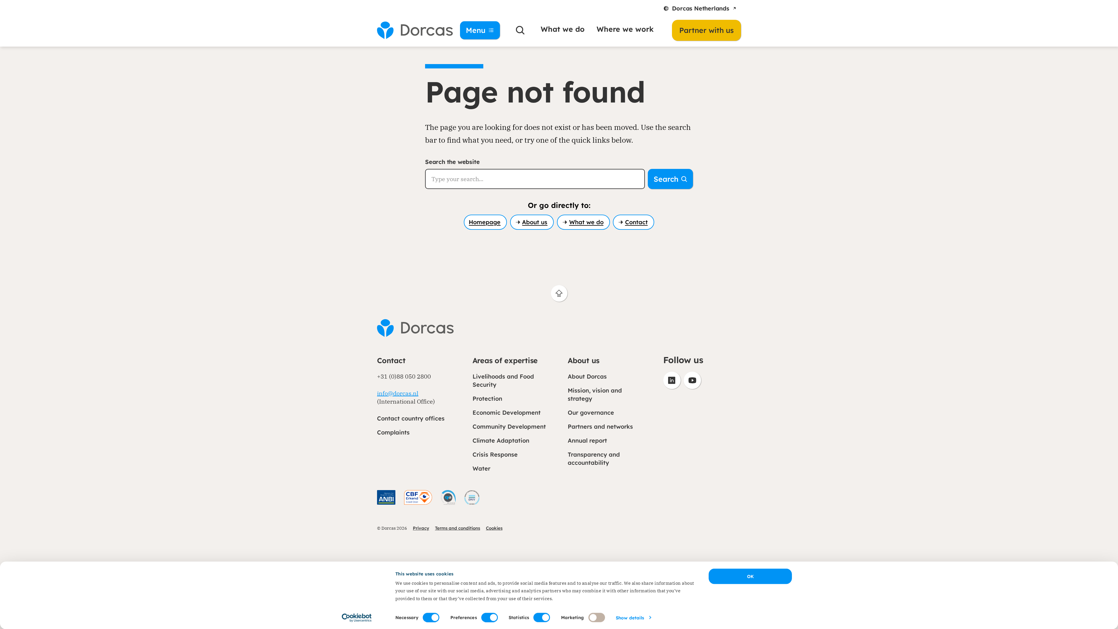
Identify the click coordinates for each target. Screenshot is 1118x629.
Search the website (452, 161)
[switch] (489, 617)
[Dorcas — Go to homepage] (410, 30)
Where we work (625, 28)
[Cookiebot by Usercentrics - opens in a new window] (356, 617)
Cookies (494, 528)
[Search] (520, 30)
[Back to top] (559, 293)
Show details (630, 617)
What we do (563, 28)
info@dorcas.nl (397, 393)
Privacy (421, 528)
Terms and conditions (457, 528)
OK (750, 576)
